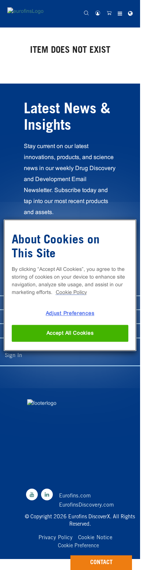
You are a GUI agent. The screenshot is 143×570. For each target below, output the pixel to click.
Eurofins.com (75, 496)
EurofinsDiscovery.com (86, 505)
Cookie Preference (78, 546)
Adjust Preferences (70, 313)
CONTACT (101, 563)
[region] (70, 285)
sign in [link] (13, 355)
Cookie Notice (95, 538)
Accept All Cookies (70, 333)
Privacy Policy (55, 538)
